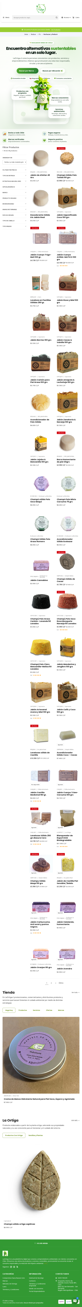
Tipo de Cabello (8, 221)
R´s (40, 34)
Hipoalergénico (9, 187)
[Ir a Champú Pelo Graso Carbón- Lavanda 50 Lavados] (41, 601)
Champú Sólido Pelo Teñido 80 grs (67, 176)
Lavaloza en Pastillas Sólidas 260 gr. (40, 301)
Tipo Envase (7, 226)
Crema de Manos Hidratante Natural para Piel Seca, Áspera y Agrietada (39, 1099)
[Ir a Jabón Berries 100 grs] (41, 323)
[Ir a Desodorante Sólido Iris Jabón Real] (41, 198)
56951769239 (62, 1278)
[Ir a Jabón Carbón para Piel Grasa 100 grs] (41, 362)
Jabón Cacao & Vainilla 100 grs (64, 341)
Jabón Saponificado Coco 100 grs (67, 216)
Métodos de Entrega (10, 1284)
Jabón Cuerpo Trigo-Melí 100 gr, (40, 255)
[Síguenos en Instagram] (11, 1267)
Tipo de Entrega (9, 176)
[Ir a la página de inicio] (41, 8)
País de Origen (8, 215)
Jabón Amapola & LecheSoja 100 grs (66, 381)
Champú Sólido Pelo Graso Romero (40, 540)
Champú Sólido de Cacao (66, 580)
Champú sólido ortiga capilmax (19, 1224)
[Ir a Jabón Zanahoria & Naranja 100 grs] (67, 402)
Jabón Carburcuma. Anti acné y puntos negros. (40, 924)
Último (61, 983)
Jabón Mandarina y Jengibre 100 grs (66, 665)
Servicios (36, 1010)
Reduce (33, 34)
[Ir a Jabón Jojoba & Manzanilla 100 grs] (41, 442)
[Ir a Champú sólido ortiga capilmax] (41, 1180)
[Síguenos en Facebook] (14, 1267)
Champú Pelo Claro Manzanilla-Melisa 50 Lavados (41, 666)
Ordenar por (7, 157)
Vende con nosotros (36, 1288)
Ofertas (49, 1010)
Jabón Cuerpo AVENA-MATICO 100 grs (66, 257)
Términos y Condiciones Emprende (37, 1285)
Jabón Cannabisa (39, 580)
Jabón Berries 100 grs (40, 340)
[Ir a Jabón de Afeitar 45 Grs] (41, 158)
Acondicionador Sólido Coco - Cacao (67, 753)
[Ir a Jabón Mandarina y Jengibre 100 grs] (67, 647)
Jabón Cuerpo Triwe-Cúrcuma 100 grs (67, 793)
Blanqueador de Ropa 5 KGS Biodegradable (65, 838)
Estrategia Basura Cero (12, 181)
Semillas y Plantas (36, 1135)
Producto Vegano (9, 198)
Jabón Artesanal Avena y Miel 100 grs (40, 710)
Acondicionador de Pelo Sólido (39, 420)
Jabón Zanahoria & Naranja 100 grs (66, 420)
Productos (23, 1010)
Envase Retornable (10, 209)
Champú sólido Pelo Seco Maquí (40, 500)
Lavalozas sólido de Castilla (40, 753)
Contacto (32, 1281)
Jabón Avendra (64, 968)
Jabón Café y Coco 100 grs (66, 710)
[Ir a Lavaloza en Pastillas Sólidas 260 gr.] (41, 283)
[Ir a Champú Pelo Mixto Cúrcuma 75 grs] (67, 482)
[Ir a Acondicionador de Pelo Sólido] (41, 402)
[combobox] (35, 17)
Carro (4, 1287)
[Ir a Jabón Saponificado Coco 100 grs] (67, 198)
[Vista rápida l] (49, 160)
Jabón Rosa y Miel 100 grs (67, 301)
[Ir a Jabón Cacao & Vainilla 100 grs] (67, 323)
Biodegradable (8, 204)
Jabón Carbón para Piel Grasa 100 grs (40, 381)
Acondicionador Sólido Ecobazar (65, 540)
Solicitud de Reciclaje (36, 1278)
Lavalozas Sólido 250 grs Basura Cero (40, 836)
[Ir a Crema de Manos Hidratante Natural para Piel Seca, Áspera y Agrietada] (41, 1055)
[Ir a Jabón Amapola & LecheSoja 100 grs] (67, 362)
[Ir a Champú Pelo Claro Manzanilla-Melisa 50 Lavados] (41, 647)
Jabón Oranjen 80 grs (41, 967)
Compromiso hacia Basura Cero (14, 1278)
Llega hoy (9, 1010)
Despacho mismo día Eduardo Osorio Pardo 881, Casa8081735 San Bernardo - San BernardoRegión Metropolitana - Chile (68, 1285)
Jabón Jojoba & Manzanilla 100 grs (39, 460)
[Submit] (56, 17)
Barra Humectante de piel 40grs (66, 460)
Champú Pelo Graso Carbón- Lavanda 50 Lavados (40, 621)
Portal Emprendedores (37, 1291)
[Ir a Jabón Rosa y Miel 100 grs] (67, 283)
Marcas (61, 1010)
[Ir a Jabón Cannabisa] (41, 562)
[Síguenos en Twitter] (17, 1267)
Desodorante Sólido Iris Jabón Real (40, 216)
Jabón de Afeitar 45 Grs (40, 176)
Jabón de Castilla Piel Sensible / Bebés (67, 882)
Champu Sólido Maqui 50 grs (37, 882)
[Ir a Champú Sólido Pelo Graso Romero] (41, 522)
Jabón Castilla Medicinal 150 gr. (38, 793)
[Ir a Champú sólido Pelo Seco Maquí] (41, 482)
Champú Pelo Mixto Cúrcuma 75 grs (66, 500)
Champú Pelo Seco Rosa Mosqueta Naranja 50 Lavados (66, 621)
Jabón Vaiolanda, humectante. (65, 923)
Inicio (26, 34)
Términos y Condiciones (11, 1289)
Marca (5, 192)
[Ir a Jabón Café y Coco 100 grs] (67, 692)
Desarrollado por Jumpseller (33, 1303)
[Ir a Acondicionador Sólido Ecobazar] (67, 522)
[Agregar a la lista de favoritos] (49, 155)
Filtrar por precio (10, 170)
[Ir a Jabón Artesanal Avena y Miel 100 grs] (41, 692)
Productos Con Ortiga (14, 1135)
